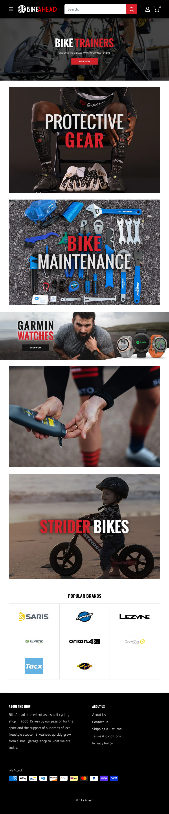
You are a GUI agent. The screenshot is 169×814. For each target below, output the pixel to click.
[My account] (147, 9)
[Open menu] (11, 9)
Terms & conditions (106, 736)
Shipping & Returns (106, 728)
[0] (156, 9)
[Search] (131, 9)
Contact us (100, 721)
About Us (99, 714)
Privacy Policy (102, 743)
